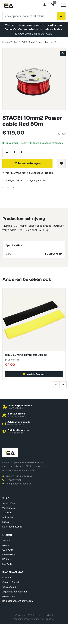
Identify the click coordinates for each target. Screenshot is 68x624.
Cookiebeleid (9, 586)
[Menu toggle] (63, 5)
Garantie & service (12, 582)
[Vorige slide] (56, 384)
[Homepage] (21, 5)
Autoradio (7, 517)
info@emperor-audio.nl (19, 483)
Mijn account (9, 596)
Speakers (7, 512)
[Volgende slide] (63, 384)
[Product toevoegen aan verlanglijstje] (61, 163)
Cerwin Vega (8, 554)
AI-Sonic (6, 540)
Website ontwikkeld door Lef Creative (34, 618)
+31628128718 (14, 480)
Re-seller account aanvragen (17, 600)
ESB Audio (7, 563)
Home (5, 41)
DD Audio (7, 559)
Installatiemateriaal (12, 526)
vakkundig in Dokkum (16, 416)
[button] (63, 53)
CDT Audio (8, 549)
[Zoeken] (61, 16)
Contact (6, 577)
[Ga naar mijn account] (44, 5)
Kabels (5, 521)
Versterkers (8, 507)
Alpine (5, 544)
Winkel (13, 41)
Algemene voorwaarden (15, 591)
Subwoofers (8, 503)
